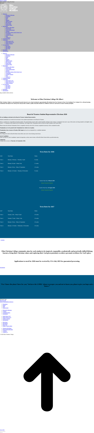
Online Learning (6, 318)
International (5, 320)
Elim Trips (5, 324)
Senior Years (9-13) (7, 317)
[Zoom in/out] (4, 431)
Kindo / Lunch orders (7, 326)
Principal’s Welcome (7, 310)
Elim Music (5, 323)
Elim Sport (5, 322)
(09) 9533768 (3, 300)
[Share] (1, 431)
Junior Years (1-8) (6, 316)
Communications (6, 312)
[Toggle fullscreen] (3, 431)
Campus (4, 311)
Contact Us (5, 332)
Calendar (5, 330)
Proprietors (5, 304)
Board (4, 305)
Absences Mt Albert (7, 328)
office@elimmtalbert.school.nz (6, 301)
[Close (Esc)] (0, 431)
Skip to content (3, 0)
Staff (4, 306)
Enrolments (5, 314)
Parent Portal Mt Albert (8, 329)
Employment (5, 307)
